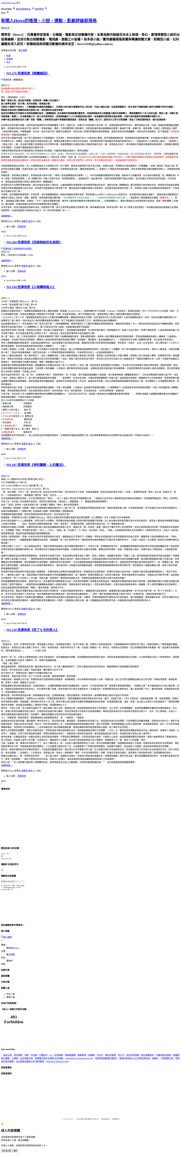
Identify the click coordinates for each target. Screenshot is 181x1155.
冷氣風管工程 (167, 1058)
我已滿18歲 (6, 1151)
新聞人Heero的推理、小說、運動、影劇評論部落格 (49, 20)
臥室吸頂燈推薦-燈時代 (106, 1058)
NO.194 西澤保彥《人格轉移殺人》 (31, 287)
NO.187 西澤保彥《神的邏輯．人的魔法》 (35, 465)
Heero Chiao (5, 853)
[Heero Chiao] (2, 856)
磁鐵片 (155, 1058)
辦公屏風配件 (147, 1055)
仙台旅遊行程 (26, 1058)
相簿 (8, 56)
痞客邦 (24, 221)
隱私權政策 (105, 1119)
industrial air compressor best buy (79, 1058)
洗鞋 (26, 1055)
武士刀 (121, 1055)
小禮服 (15, 1058)
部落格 (9, 59)
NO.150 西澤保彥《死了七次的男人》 (32, 630)
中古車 (34, 1055)
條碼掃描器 (70, 1055)
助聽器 (91, 1055)
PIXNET (71, 1119)
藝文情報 (23, 50)
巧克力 (100, 1055)
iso (51, 1055)
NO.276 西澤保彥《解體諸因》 (27, 73)
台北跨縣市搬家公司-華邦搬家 (30, 1061)
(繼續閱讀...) (6, 216)
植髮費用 (82, 1055)
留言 (30, 221)
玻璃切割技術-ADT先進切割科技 (134, 1058)
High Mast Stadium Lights (57, 1061)
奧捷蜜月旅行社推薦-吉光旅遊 (49, 1058)
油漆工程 (7, 1055)
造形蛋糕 (18, 1055)
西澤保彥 (21, 227)
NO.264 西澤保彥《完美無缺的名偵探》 (34, 242)
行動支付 (43, 1055)
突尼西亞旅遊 (132, 1055)
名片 (8, 62)
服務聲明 (115, 1119)
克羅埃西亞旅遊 (163, 1055)
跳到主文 (5, 28)
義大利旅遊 (110, 1055)
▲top (3, 231)
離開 (15, 1151)
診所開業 (58, 1055)
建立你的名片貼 (6, 859)
